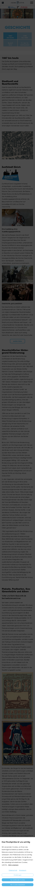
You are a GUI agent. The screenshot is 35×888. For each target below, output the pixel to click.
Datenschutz (13, 870)
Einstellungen (17, 875)
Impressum (22, 870)
